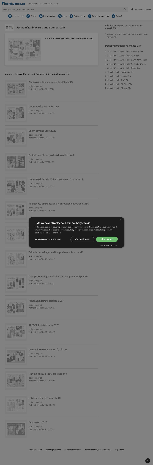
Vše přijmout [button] (107, 239)
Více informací (55, 233)
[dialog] (76, 232)
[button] (48, 239)
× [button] (120, 220)
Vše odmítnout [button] (82, 239)
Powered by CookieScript (108, 245)
